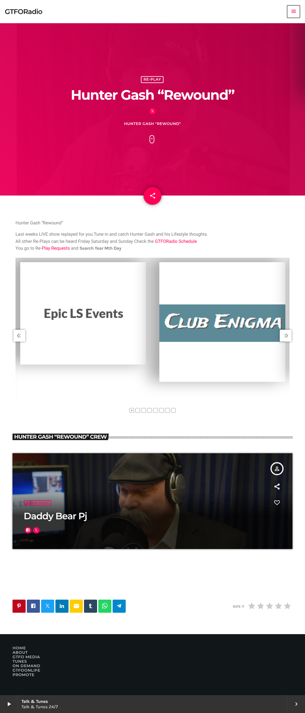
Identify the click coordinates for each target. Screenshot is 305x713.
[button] (131, 410)
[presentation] (19, 336)
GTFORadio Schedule (176, 241)
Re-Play (152, 79)
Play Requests (56, 248)
